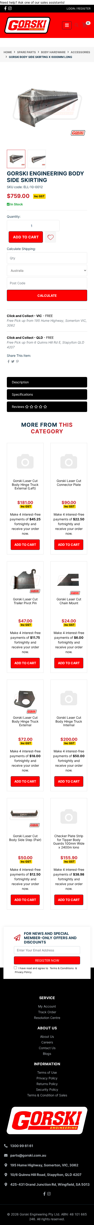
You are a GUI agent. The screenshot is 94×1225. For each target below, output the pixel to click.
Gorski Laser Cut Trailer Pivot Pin (25, 601)
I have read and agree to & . (46, 970)
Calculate (47, 295)
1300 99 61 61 (21, 1146)
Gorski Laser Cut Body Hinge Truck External (25, 721)
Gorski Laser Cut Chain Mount (69, 601)
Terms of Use (47, 1072)
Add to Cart (26, 237)
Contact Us (47, 1048)
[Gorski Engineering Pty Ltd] (27, 25)
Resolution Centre (47, 1018)
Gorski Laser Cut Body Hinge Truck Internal (68, 721)
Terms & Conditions (62, 968)
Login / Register (79, 8)
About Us (47, 1036)
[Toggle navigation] (67, 25)
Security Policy (47, 1089)
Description (20, 382)
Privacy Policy (23, 972)
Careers (47, 1042)
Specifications (22, 394)
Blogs (47, 1053)
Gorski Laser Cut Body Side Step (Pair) (25, 838)
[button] (50, 237)
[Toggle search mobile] (75, 25)
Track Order (47, 1012)
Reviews (18, 407)
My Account (47, 1006)
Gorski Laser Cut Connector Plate (69, 483)
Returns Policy (47, 1084)
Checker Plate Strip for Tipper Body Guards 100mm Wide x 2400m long (68, 841)
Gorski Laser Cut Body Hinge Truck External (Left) (25, 484)
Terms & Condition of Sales (47, 1095)
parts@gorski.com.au (28, 1155)
